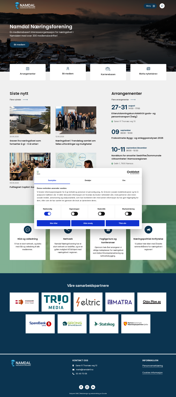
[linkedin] (93, 387)
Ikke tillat (53, 223)
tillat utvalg (88, 223)
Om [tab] (123, 180)
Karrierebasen (108, 74)
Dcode (104, 393)
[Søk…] (162, 5)
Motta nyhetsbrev (148, 73)
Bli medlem (68, 73)
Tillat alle (122, 223)
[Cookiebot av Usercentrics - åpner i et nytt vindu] (128, 172)
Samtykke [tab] (52, 180)
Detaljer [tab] (88, 180)
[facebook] (81, 387)
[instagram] (87, 387)
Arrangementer (28, 73)
